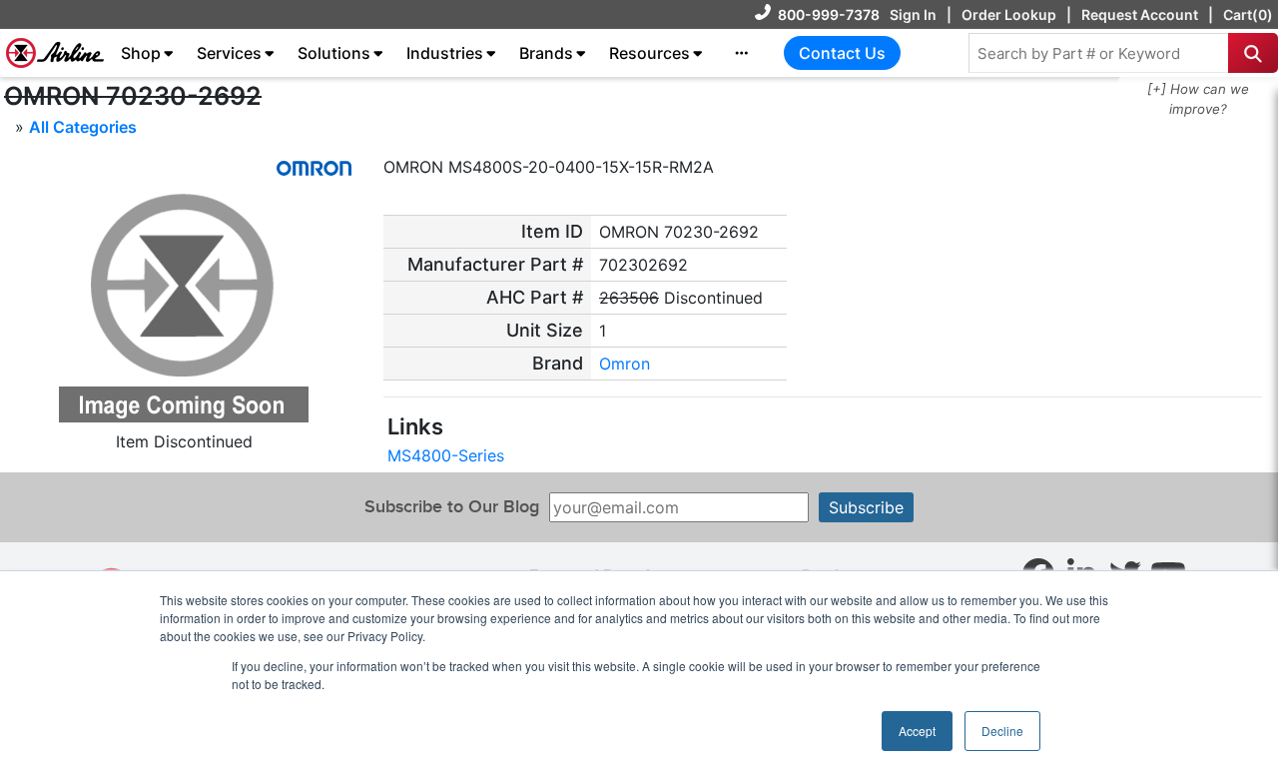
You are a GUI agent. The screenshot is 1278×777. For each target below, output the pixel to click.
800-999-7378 (829, 14)
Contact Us (842, 53)
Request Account (1139, 14)
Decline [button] (1002, 730)
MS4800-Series (445, 455)
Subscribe (866, 507)
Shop (141, 53)
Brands (546, 53)
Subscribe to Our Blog (451, 506)
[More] (742, 53)
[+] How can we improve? (1198, 99)
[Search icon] (1253, 53)
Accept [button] (917, 730)
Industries (444, 53)
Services (229, 53)
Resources (649, 53)
